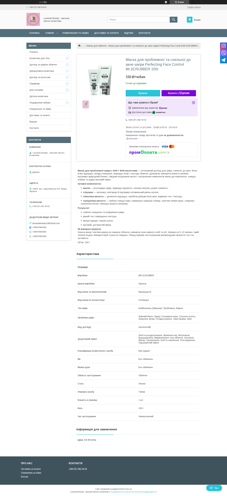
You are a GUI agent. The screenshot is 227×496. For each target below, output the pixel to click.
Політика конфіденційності (145, 492)
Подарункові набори (39, 102)
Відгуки (128, 33)
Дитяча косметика (38, 96)
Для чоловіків (36, 90)
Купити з (173, 93)
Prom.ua (128, 489)
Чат (216, 488)
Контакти (144, 33)
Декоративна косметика (41, 71)
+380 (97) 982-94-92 (78, 469)
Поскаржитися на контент (121, 492)
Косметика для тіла (39, 58)
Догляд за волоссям (39, 77)
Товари (49, 33)
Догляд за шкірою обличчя (43, 64)
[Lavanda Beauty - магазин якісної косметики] (33, 25)
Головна (34, 33)
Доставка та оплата (106, 33)
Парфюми (34, 83)
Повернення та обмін (76, 33)
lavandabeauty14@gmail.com (46, 223)
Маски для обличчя (96, 46)
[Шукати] (173, 20)
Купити (143, 93)
